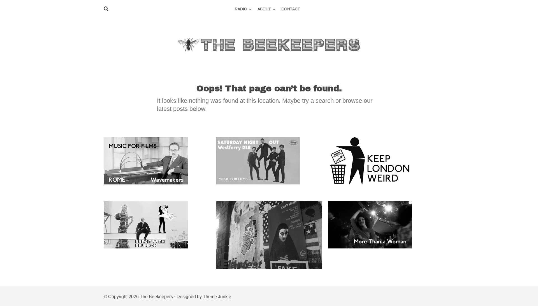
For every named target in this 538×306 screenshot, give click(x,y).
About (264, 9)
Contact (290, 9)
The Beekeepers (156, 296)
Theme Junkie (217, 296)
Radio (241, 9)
